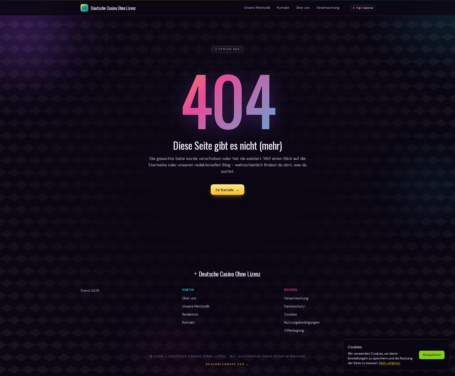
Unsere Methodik (195, 306)
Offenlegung (294, 330)
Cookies (290, 314)
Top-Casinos (363, 8)
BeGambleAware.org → (227, 364)
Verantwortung (296, 298)
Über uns (189, 298)
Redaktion (190, 314)
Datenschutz (294, 306)
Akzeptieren (432, 355)
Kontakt (188, 322)
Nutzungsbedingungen (302, 322)
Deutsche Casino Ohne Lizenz (229, 273)
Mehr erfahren (389, 363)
